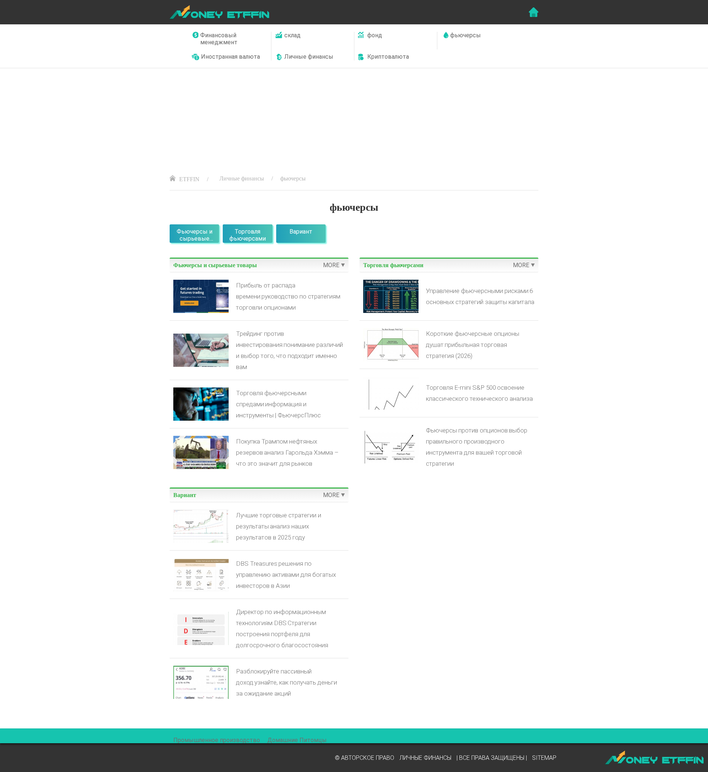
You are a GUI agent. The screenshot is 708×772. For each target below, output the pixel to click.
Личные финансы (241, 178)
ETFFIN (189, 179)
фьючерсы (293, 178)
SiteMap (544, 757)
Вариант (300, 231)
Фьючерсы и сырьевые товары (194, 235)
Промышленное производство (216, 740)
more (331, 265)
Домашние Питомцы (297, 740)
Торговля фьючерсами (247, 235)
